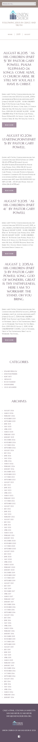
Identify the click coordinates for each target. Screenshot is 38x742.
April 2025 (7, 429)
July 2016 (7, 618)
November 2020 (10, 543)
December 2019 (9, 573)
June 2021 (7, 525)
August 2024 (9, 450)
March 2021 (8, 533)
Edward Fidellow (10, 371)
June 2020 (7, 557)
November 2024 (10, 442)
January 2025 (9, 437)
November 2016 (10, 607)
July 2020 (7, 554)
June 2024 (7, 456)
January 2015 (9, 665)
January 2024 (9, 469)
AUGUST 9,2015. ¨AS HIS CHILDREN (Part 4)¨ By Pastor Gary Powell (19, 207)
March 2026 (8, 413)
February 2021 (9, 535)
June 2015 (7, 652)
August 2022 (9, 506)
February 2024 (9, 466)
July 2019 (7, 586)
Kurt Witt (8, 377)
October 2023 (9, 477)
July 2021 (7, 522)
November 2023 (10, 474)
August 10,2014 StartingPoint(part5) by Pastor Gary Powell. (19, 141)
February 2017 (9, 599)
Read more (9, 125)
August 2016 (9, 615)
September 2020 (10, 549)
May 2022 (7, 514)
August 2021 (8, 519)
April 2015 (7, 657)
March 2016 (8, 628)
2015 (18, 34)
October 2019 (9, 578)
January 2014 (9, 697)
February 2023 (9, 498)
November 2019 (9, 575)
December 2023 (9, 472)
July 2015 (7, 650)
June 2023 (7, 488)
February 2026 (9, 416)
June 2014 (7, 684)
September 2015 (9, 644)
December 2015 (9, 636)
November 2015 (9, 639)
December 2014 (9, 668)
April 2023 (7, 493)
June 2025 (7, 424)
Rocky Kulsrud (10, 382)
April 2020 (8, 562)
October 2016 (9, 610)
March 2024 (8, 464)
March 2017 (8, 596)
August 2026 (9, 411)
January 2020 (9, 570)
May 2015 (7, 655)
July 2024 (7, 453)
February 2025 (9, 434)
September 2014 (9, 676)
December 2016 (9, 604)
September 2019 (9, 580)
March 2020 (9, 565)
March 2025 (8, 432)
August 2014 (9, 679)
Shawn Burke (9, 385)
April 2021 (7, 530)
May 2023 (7, 490)
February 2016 (9, 631)
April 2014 (7, 689)
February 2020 (9, 567)
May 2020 (8, 559)
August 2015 (8, 647)
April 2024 (7, 461)
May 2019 (7, 588)
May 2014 (7, 687)
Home (10, 34)
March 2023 (8, 496)
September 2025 (9, 421)
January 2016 (9, 634)
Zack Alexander (10, 387)
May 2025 (7, 426)
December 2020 (10, 541)
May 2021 (7, 527)
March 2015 (8, 660)
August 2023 (9, 482)
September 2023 (10, 480)
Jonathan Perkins (10, 374)
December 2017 (9, 591)
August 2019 (9, 583)
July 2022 (7, 509)
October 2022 (9, 501)
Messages (7, 379)
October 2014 (9, 673)
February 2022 (9, 517)
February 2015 (9, 663)
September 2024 (10, 448)
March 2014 (8, 692)
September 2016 (9, 612)
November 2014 (9, 671)
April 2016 (7, 626)
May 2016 (7, 623)
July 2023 (7, 485)
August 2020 (9, 551)
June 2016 (7, 620)
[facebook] (19, 736)
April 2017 (7, 594)
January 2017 (9, 602)
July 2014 (7, 681)
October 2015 (9, 642)
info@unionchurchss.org (19, 716)
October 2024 (9, 445)
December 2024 (9, 440)
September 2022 (9, 503)
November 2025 (10, 419)
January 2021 (9, 538)
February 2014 (9, 695)
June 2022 (7, 511)
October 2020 (9, 546)
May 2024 (7, 458)
